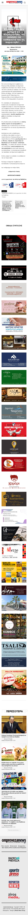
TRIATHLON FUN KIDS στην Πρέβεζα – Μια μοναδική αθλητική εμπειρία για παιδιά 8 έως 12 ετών (14, 793)
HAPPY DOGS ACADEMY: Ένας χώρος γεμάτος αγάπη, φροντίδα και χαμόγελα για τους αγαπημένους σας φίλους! (13, 764)
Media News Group (20, 910)
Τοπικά (4, 197)
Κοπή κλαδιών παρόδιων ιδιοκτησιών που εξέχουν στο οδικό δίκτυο (20, 205)
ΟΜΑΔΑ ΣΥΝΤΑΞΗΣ (15, 47)
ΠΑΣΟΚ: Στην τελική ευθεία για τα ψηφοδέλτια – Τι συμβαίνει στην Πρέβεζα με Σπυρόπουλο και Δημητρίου (13, 822)
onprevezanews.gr (8, 907)
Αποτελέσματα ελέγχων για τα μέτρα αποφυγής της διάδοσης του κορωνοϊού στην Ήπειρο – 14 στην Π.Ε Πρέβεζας (7, 206)
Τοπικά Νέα (14, 23)
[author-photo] (3, 739)
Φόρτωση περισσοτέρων (13, 830)
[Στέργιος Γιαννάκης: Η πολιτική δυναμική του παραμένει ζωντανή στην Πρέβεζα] (14, 724)
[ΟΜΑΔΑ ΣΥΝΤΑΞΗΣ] (14, 219)
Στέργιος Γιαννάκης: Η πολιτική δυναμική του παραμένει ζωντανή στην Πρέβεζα (14, 736)
